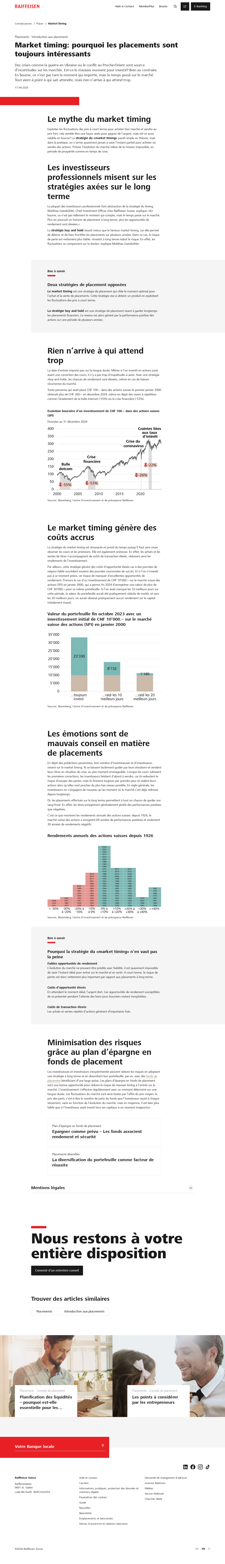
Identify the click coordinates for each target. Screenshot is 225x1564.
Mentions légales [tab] (48, 1187)
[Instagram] (200, 1466)
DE (196, 1548)
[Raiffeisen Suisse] (27, 6)
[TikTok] (207, 1466)
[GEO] (102, 1445)
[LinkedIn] (185, 1466)
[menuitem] (124, 6)
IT (209, 1548)
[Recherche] (175, 6)
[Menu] (185, 6)
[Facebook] (192, 1466)
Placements (44, 1311)
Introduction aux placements (84, 1311)
